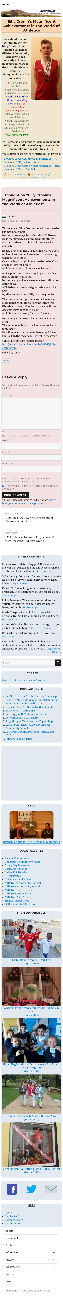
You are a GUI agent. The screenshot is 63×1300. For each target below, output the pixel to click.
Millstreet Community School (31, 177)
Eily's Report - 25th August (20, 710)
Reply (6, 360)
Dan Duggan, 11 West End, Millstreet (26, 714)
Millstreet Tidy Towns (18, 897)
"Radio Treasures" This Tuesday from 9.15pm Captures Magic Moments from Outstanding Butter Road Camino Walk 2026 (32, 700)
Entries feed (12, 1216)
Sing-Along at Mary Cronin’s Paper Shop (29, 721)
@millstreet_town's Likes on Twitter (23, 680)
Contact (10, 1245)
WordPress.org (13, 1223)
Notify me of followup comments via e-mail (29, 436)
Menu (5, 4)
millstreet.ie (12, 1267)
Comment (9, 395)
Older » (56, 652)
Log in (8, 1212)
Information (12, 1252)
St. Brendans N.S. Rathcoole (21, 904)
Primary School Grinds (19, 738)
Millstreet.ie (11, 1291)
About (9, 1230)
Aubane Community (16, 858)
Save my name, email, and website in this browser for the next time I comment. (26, 480)
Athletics (35, 174)
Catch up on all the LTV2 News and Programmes (31, 841)
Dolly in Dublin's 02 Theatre (22, 717)
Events (9, 1274)
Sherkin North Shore (17, 900)
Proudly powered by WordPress (35, 1291)
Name (6, 440)
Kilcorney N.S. (13, 875)
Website (7, 463)
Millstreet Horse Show (18, 893)
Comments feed (14, 1219)
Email (6, 452)
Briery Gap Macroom (17, 865)
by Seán (23, 174)
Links (8, 1281)
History (9, 1259)
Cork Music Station (16, 868)
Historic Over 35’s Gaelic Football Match (29, 707)
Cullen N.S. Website (16, 872)
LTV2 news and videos (18, 879)
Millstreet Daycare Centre (20, 890)
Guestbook (12, 1238)
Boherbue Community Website (22, 861)
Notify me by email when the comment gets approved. (30, 487)
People (43, 174)
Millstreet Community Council (23, 882)
